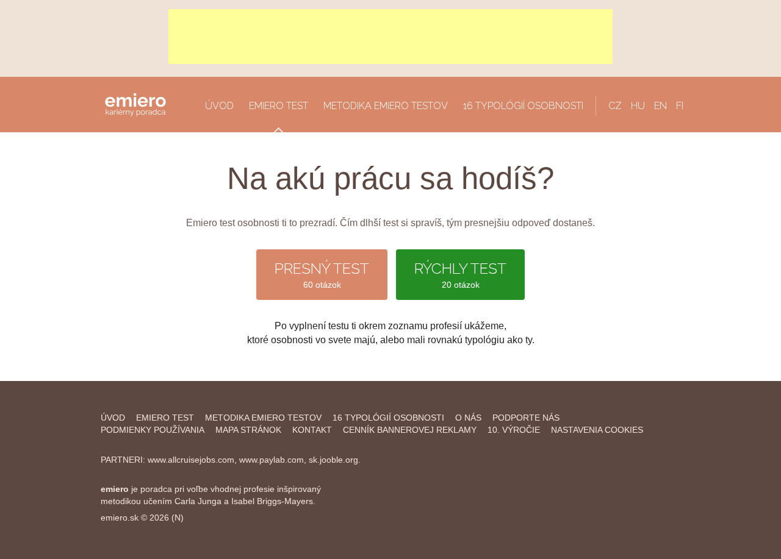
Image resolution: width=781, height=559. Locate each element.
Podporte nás (526, 417)
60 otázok (322, 275)
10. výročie (514, 430)
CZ (615, 106)
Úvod (219, 106)
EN (660, 106)
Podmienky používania (152, 430)
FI (679, 106)
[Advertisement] (390, 36)
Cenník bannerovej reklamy (410, 430)
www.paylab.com (271, 460)
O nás (468, 417)
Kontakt (312, 430)
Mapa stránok (248, 430)
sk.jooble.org (333, 460)
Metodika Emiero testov (385, 106)
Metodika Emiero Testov (263, 417)
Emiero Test (278, 106)
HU (638, 106)
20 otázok (460, 275)
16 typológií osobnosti (523, 106)
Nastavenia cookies (597, 430)
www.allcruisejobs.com (191, 460)
